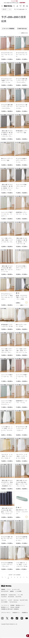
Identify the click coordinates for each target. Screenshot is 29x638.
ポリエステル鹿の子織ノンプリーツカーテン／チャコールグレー (21, 80)
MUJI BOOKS (11, 596)
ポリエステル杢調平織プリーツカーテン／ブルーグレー (21, 538)
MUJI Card (16, 600)
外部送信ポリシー (16, 612)
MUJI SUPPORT (4, 591)
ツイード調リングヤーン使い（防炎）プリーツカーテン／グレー (6, 350)
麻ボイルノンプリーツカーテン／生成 (6, 159)
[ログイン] (17, 5)
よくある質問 (18, 591)
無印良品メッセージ (20, 605)
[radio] (16, 293)
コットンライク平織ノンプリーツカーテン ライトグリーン (6, 402)
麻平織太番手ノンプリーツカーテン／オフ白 (6, 325)
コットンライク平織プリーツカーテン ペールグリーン (6, 214)
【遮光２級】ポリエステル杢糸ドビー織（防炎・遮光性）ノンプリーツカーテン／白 (21, 240)
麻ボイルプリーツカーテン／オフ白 (21, 325)
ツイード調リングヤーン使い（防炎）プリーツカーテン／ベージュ (21, 350)
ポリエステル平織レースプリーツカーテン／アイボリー (21, 267)
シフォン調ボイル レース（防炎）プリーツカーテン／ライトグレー (6, 429)
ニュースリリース (5, 605)
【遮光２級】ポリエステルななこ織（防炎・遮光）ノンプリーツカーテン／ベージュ (21, 483)
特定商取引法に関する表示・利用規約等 (10, 609)
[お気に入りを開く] (20, 5)
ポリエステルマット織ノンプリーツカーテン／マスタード (21, 428)
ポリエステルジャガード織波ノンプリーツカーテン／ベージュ (6, 80)
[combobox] (6, 9)
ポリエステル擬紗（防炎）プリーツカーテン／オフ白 (6, 538)
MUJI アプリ (4, 600)
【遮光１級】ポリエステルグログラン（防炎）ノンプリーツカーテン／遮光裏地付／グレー (7, 483)
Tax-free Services (13, 602)
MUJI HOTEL (18, 596)
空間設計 (12, 591)
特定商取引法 (25, 612)
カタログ (10, 600)
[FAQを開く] (24, 5)
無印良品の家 (4, 594)
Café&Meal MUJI (12, 594)
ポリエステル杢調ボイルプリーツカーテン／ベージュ (21, 160)
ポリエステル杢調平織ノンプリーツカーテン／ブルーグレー (6, 564)
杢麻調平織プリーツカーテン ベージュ (21, 401)
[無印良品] (6, 586)
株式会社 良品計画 (15, 607)
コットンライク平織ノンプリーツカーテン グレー (21, 186)
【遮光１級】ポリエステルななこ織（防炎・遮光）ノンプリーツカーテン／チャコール (6, 510)
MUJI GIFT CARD (24, 600)
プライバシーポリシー (6, 612)
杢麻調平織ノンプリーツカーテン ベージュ (21, 213)
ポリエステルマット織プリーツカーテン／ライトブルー (21, 106)
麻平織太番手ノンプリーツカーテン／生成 (21, 131)
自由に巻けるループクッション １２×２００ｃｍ (22, 511)
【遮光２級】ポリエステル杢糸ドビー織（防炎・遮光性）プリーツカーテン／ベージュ (6, 187)
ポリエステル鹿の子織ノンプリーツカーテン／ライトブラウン (6, 106)
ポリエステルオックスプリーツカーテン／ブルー (21, 54)
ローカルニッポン (16, 589)
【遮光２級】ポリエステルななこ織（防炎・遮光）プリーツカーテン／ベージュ (6, 268)
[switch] (26, 302)
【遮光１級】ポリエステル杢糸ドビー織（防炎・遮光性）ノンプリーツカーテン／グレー (6, 133)
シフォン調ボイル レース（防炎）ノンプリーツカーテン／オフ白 (21, 564)
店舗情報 (3, 589)
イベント (9, 589)
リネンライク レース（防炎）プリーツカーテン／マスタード (6, 456)
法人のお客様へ (4, 602)
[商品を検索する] (14, 5)
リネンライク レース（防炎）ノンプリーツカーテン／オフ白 (21, 456)
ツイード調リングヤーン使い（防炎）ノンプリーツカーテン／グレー (6, 240)
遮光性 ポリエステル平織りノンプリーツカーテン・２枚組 (21, 297)
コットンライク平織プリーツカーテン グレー (6, 376)
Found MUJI (4, 596)
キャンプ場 (20, 594)
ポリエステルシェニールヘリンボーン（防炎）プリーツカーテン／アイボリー (7, 296)
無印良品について (5, 607)
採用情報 (12, 605)
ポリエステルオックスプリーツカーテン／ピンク (6, 54)
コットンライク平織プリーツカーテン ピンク (21, 376)
